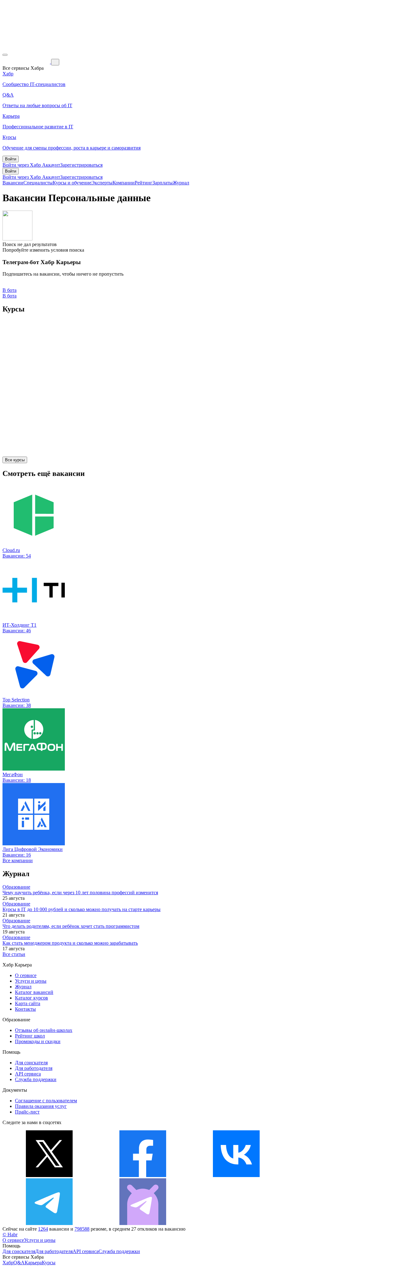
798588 (82, 1229)
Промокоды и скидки (37, 1041)
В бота (9, 295)
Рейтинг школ (30, 1035)
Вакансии (12, 182)
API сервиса (28, 1073)
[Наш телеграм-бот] (143, 1223)
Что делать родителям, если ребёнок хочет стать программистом (70, 926)
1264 (43, 1229)
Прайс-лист (27, 1111)
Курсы (48, 1262)
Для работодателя (33, 1068)
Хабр (7, 1262)
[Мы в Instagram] (330, 1175)
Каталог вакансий (34, 992)
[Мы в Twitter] (49, 1175)
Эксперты (102, 182)
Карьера (33, 1262)
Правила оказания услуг (41, 1106)
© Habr (9, 1234)
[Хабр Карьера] (26, 61)
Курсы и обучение (72, 182)
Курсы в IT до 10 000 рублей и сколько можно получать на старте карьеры (81, 909)
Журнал (181, 182)
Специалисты (38, 182)
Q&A (19, 1262)
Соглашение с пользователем (46, 1100)
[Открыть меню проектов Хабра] (4, 55)
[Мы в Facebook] (143, 1175)
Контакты (25, 1009)
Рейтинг (143, 182)
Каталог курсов (31, 997)
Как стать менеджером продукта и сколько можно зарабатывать (70, 943)
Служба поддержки (35, 1079)
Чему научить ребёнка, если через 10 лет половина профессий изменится (80, 892)
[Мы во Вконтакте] (236, 1175)
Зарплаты (162, 182)
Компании (124, 182)
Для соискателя (31, 1062)
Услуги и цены (30, 981)
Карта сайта (27, 1003)
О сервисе (25, 975)
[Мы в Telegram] (49, 1223)
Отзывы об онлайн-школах (43, 1030)
